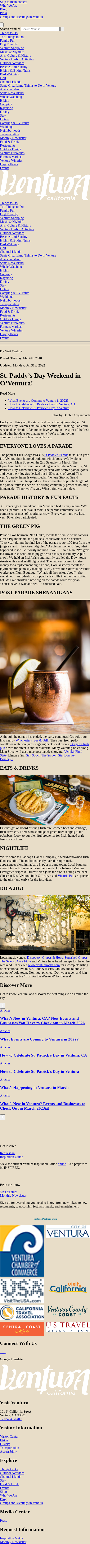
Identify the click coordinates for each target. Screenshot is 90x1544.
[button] (45, 343)
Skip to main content (13, 2)
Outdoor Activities (12, 63)
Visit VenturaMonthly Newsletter (13, 1193)
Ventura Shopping (12, 48)
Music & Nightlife (12, 52)
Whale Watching (11, 96)
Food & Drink (9, 141)
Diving (4, 111)
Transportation (9, 134)
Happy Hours (9, 164)
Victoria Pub (66, 875)
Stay (3, 115)
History (5, 1444)
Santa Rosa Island (12, 93)
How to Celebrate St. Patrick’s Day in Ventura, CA (42, 404)
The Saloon (49, 755)
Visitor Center (9, 1436)
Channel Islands (10, 81)
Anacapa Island (10, 89)
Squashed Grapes (75, 957)
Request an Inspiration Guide (11, 1155)
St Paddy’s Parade (56, 455)
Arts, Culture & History (15, 55)
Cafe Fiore (24, 961)
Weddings (6, 126)
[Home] (45, 199)
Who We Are (8, 5)
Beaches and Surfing (13, 67)
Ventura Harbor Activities (17, 59)
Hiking (4, 100)
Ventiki (69, 751)
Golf (3, 78)
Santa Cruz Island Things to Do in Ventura (28, 85)
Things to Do (9, 33)
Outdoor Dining (10, 149)
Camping (6, 104)
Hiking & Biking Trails (15, 70)
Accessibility (8, 1451)
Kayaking (6, 108)
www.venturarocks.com (44, 965)
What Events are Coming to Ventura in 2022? (38, 400)
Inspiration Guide (11, 1538)
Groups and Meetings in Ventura (21, 17)
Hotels (4, 119)
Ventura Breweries (12, 153)
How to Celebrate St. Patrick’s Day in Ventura (38, 408)
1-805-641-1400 (11, 1419)
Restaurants (7, 145)
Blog (3, 9)
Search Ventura (10, 29)
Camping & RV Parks (14, 123)
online (62, 1164)
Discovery (33, 957)
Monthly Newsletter (13, 138)
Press (3, 13)
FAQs (4, 1440)
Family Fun (7, 40)
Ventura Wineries (11, 160)
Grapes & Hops (52, 957)
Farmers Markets (11, 156)
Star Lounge (66, 755)
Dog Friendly (9, 44)
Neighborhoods (10, 130)
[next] (2, 1006)
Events (4, 168)
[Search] (62, 29)
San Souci (33, 755)
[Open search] (2, 24)
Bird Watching (9, 74)
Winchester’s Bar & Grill (32, 740)
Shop (3, 1491)
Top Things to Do (12, 37)
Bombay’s (6, 759)
